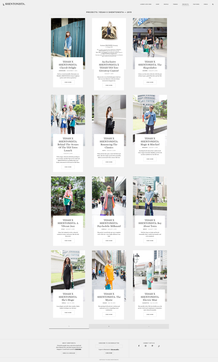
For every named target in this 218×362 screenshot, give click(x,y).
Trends (175, 4)
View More (68, 82)
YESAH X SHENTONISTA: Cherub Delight (68, 64)
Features (196, 4)
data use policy (115, 349)
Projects (185, 4)
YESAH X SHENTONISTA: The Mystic (109, 296)
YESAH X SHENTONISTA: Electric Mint (150, 296)
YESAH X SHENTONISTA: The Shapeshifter (150, 64)
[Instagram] (145, 346)
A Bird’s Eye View (145, 4)
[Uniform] (159, 346)
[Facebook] (138, 346)
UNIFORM (78, 349)
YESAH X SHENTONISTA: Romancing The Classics (109, 143)
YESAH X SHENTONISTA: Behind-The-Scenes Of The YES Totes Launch (68, 144)
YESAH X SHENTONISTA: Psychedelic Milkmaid (109, 223)
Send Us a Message (69, 353)
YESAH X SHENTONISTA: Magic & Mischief (150, 141)
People (166, 4)
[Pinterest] (152, 346)
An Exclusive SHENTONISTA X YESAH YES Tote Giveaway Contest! (109, 66)
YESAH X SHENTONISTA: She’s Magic (68, 296)
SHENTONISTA (14, 4)
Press (206, 4)
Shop (157, 4)
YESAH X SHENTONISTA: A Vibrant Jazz (68, 223)
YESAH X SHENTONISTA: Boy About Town (149, 223)
